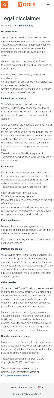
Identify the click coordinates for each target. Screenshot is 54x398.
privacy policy (25, 25)
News (13, 387)
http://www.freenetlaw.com (16, 375)
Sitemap (23, 387)
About (32, 387)
